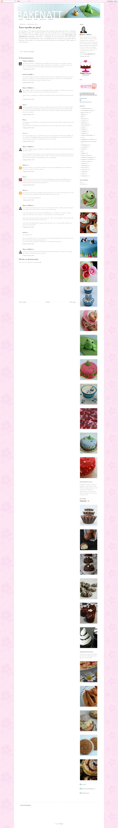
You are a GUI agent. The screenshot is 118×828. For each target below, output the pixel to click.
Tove (24, 177)
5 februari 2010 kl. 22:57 (28, 227)
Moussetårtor (84, 147)
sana (24, 104)
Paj (82, 151)
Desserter (83, 127)
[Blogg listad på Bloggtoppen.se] (87, 788)
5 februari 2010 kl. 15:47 (28, 114)
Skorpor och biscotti (85, 155)
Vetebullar (83, 171)
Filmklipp (83, 129)
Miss (24, 120)
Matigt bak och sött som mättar (88, 141)
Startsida (21, 19)
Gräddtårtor (84, 131)
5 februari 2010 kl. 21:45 (28, 200)
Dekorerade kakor (85, 125)
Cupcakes (83, 120)
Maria (24, 190)
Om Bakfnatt (28, 19)
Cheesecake (84, 118)
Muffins (83, 149)
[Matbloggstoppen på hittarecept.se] (84, 793)
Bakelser (83, 114)
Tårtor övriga (84, 167)
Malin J (25, 165)
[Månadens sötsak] (83, 784)
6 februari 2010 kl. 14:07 (28, 244)
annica (25, 232)
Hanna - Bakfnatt (28, 88)
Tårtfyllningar (84, 165)
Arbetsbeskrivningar (86, 108)
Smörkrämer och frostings (87, 159)
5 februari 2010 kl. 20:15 (28, 141)
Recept (35, 19)
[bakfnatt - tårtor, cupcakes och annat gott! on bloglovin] (88, 89)
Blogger (61, 823)
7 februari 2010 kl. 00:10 (28, 255)
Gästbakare (84, 133)
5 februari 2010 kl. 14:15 (28, 82)
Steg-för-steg (43, 19)
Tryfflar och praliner (86, 161)
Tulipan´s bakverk (28, 61)
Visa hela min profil (84, 56)
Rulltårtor (83, 153)
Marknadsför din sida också (85, 102)
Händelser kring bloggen (29, 51)
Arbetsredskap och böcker (87, 110)
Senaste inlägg (22, 302)
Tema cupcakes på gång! (30, 27)
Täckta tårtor (84, 169)
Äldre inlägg (72, 302)
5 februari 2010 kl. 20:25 (28, 159)
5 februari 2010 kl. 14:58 (28, 99)
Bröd (82, 116)
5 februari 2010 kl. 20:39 (28, 185)
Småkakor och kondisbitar (87, 157)
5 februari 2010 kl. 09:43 (28, 69)
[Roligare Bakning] (80, 100)
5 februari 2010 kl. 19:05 (28, 128)
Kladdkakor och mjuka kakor (88, 139)
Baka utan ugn (84, 112)
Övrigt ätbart (84, 176)
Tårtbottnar (84, 163)
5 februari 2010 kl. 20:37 (28, 171)
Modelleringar (84, 145)
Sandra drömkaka (28, 74)
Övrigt (82, 173)
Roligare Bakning (83, 98)
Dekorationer (84, 123)
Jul (81, 137)
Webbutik (50, 19)
